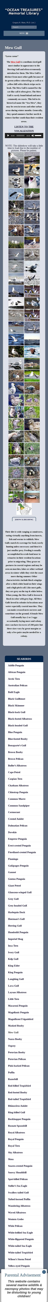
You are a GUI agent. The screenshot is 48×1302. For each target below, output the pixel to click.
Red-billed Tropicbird (19, 1085)
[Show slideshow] (24, 520)
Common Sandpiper (19, 805)
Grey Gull (13, 899)
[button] (22, 33)
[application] (24, 135)
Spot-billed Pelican (18, 1179)
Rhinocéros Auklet (17, 1105)
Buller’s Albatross (17, 765)
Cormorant (14, 812)
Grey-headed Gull (17, 905)
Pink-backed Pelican (19, 1065)
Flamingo (13, 859)
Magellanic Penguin (18, 1012)
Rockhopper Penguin (19, 1119)
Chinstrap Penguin (18, 792)
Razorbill (13, 1079)
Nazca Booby (15, 1039)
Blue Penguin (15, 732)
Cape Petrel (14, 772)
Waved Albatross (17, 1212)
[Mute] (32, 135)
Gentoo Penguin (16, 879)
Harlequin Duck (16, 912)
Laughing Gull (16, 979)
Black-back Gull (16, 712)
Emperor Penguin (17, 839)
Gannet (12, 872)
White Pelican (15, 1226)
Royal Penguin (16, 1139)
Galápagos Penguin (18, 865)
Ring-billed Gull (16, 1112)
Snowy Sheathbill (17, 1172)
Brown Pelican (15, 758)
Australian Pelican (17, 685)
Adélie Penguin (16, 665)
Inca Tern (13, 945)
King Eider (14, 965)
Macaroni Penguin (18, 1005)
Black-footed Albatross (20, 718)
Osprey (12, 1045)
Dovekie (12, 832)
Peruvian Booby (16, 1052)
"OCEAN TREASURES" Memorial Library (24, 10)
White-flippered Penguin (21, 1239)
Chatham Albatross (18, 785)
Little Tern (13, 999)
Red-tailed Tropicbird (19, 1099)
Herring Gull (15, 925)
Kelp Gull (13, 959)
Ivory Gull (13, 952)
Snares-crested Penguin (20, 1166)
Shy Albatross (15, 1152)
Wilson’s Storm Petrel (19, 1259)
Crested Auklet (16, 819)
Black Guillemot (16, 698)
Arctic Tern (14, 678)
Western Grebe (16, 1219)
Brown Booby (15, 752)
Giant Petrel (14, 885)
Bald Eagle (14, 692)
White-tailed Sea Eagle (20, 1246)
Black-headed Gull (18, 725)
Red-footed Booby (17, 1092)
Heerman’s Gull (16, 919)
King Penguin (15, 972)
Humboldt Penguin (18, 932)
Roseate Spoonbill (17, 1125)
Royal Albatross (16, 1132)
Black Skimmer (16, 705)
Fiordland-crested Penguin (22, 852)
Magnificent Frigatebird (20, 1019)
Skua (11, 1159)
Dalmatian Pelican (17, 825)
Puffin (11, 1072)
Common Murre (16, 799)
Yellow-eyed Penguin (19, 1266)
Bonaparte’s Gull (17, 745)
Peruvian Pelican (17, 1059)
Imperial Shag (15, 939)
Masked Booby (16, 1025)
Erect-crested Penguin (19, 845)
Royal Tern (14, 1145)
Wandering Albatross (19, 1205)
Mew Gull (13, 1032)
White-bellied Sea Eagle (20, 1232)
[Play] (8, 135)
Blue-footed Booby (18, 739)
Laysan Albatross (17, 992)
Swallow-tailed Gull (18, 1192)
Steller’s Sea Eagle (17, 1185)
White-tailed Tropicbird (20, 1252)
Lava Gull (13, 985)
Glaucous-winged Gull (19, 892)
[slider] (38, 135)
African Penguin (16, 672)
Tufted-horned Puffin (19, 1199)
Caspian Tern (15, 778)
